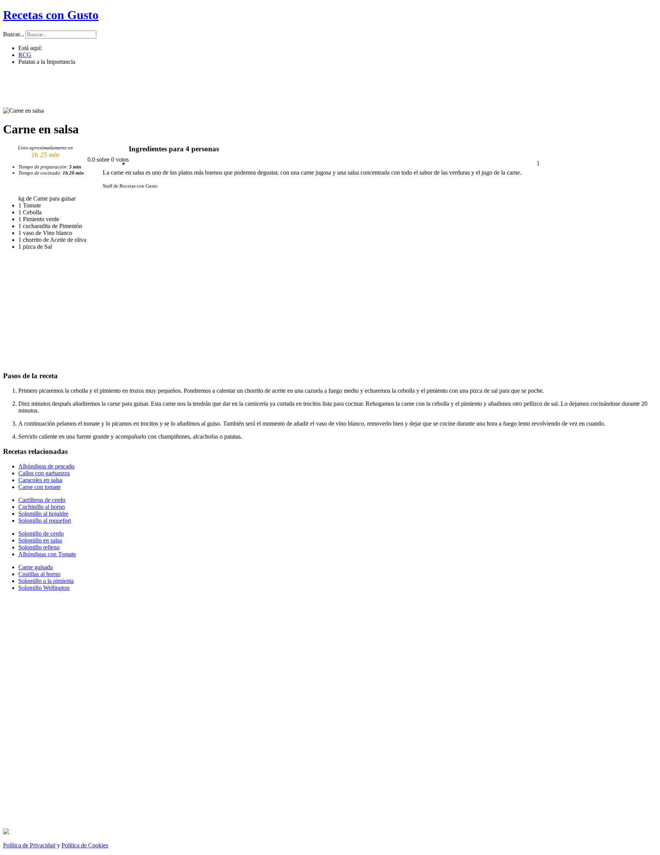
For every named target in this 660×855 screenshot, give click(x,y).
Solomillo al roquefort (44, 520)
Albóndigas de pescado (46, 466)
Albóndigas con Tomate (47, 554)
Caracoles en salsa (40, 480)
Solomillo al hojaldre (43, 513)
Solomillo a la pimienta (46, 581)
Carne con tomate (39, 487)
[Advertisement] (328, 88)
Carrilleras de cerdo (41, 500)
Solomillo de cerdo (41, 533)
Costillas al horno (39, 574)
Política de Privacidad (29, 845)
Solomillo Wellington (44, 588)
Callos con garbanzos (44, 473)
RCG (24, 55)
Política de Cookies (84, 845)
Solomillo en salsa (40, 540)
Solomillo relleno (39, 547)
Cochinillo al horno (41, 507)
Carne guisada (35, 567)
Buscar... (13, 34)
